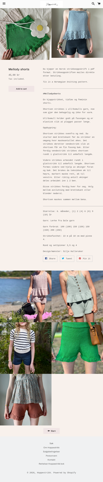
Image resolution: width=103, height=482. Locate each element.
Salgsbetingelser (51, 452)
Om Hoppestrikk (51, 447)
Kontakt (51, 460)
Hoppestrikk (44, 473)
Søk (51, 443)
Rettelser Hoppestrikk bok (51, 464)
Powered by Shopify (64, 473)
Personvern (51, 456)
